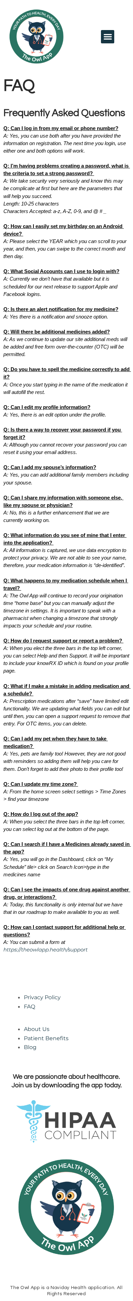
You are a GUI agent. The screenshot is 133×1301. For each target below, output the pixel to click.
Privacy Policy (42, 997)
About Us (36, 1029)
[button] (107, 36)
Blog (30, 1047)
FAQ (29, 1006)
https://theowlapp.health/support (45, 950)
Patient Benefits (46, 1038)
